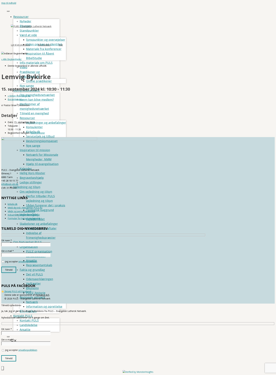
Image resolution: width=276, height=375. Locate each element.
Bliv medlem (44, 44)
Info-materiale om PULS (36, 63)
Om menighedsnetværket (37, 95)
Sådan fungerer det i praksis (45, 205)
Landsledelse (28, 325)
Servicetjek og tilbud (40, 136)
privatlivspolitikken (28, 261)
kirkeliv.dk (12, 204)
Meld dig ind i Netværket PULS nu (25, 207)
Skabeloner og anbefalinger (39, 224)
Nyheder (25, 21)
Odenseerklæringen (39, 279)
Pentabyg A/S (42, 294)
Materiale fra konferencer (43, 49)
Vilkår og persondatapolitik (21, 211)
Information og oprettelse (44, 306)
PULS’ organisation (39, 251)
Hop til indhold (8, 2)
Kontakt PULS (29, 320)
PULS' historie (35, 293)
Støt (61, 44)
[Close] (8, 336)
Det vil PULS (34, 274)
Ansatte (25, 329)
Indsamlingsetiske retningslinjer (24, 214)
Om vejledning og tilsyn (36, 191)
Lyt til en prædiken (20, 44)
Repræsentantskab (39, 265)
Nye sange (27, 86)
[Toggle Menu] (8, 11)
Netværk (32, 302)
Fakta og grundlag (32, 270)
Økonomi (32, 288)
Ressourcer (21, 17)
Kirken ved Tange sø (19, 95)
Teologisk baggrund (40, 210)
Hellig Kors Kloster (32, 173)
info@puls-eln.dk (9, 184)
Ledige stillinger (31, 182)
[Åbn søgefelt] (14, 341)
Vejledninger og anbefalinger (46, 122)
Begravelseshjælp (32, 178)
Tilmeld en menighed (34, 113)
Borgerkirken (15, 99)
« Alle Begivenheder (11, 59)
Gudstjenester (37, 132)
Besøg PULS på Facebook (17, 291)
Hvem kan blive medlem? (37, 99)
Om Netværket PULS (27, 242)
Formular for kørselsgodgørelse (24, 218)
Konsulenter (34, 127)
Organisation (29, 247)
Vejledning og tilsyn (26, 187)
